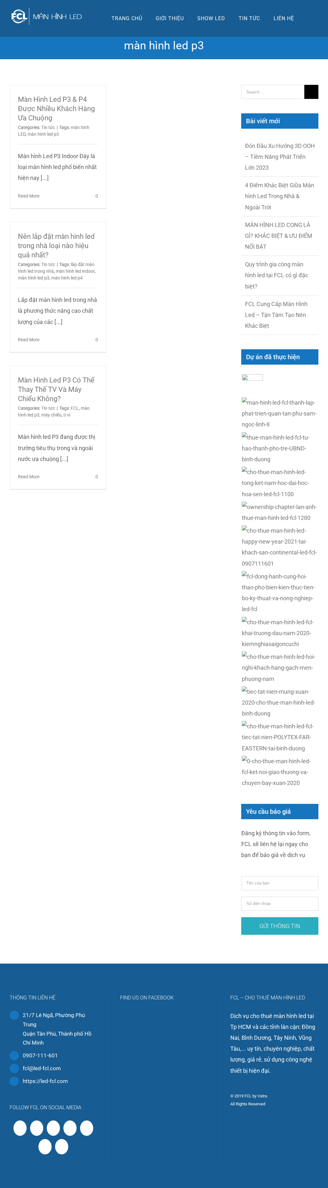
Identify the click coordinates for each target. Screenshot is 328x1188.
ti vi (66, 414)
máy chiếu (51, 414)
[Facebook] (20, 1128)
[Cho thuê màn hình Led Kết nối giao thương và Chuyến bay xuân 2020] (279, 772)
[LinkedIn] (45, 1146)
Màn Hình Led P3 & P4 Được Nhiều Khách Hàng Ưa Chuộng (56, 108)
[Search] (309, 18)
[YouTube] (53, 1128)
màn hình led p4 (67, 277)
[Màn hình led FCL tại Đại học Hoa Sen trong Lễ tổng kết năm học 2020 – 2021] (279, 483)
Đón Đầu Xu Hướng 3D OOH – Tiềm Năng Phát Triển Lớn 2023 (280, 156)
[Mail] (61, 1146)
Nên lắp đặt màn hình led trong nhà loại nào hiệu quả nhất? (56, 245)
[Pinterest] (86, 1128)
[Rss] (36, 1128)
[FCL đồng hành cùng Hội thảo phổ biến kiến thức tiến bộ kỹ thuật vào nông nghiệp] (279, 593)
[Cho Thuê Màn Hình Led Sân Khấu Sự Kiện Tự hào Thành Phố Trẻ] (279, 448)
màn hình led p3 (43, 134)
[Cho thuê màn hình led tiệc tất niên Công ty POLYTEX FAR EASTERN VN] (279, 737)
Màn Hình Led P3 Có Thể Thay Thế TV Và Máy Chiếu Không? (56, 389)
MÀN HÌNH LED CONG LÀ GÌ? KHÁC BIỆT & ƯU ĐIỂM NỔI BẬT (278, 236)
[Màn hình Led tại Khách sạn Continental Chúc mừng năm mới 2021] (279, 547)
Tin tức (48, 127)
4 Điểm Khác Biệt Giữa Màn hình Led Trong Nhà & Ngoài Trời (279, 196)
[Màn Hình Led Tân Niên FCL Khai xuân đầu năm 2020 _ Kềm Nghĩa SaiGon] (279, 633)
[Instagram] (70, 1128)
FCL (75, 408)
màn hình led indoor (75, 271)
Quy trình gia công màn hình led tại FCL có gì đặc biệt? (276, 275)
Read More (28, 195)
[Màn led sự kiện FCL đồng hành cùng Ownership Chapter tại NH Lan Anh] (279, 512)
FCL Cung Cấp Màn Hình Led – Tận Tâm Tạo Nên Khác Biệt (276, 315)
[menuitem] (127, 18)
